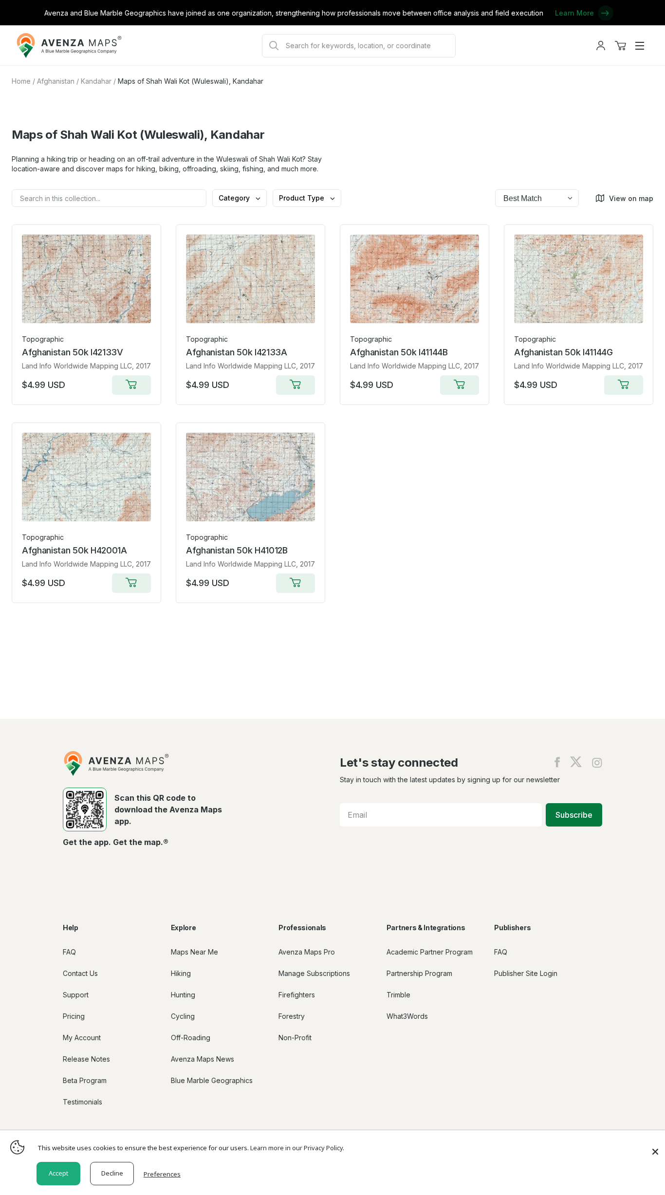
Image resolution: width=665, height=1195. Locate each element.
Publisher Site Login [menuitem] (525, 973)
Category (235, 198)
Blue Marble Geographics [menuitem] (212, 1080)
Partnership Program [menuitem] (419, 973)
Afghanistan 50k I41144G (563, 352)
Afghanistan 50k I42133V (72, 352)
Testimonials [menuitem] (82, 1102)
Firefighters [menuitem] (296, 995)
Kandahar (96, 81)
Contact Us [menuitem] (80, 973)
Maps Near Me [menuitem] (194, 952)
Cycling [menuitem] (183, 1016)
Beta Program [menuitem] (85, 1080)
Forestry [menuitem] (291, 1016)
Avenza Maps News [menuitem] (202, 1059)
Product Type (302, 198)
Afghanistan (55, 81)
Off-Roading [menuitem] (190, 1037)
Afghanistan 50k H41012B (237, 550)
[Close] (655, 1146)
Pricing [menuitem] (74, 1016)
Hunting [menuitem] (183, 995)
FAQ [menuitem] (69, 952)
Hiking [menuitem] (181, 973)
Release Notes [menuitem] (86, 1059)
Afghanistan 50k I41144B (399, 352)
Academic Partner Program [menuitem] (430, 952)
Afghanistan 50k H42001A (74, 550)
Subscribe (573, 815)
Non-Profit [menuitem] (295, 1037)
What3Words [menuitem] (407, 1016)
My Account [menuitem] (82, 1037)
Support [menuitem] (76, 995)
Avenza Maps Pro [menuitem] (306, 952)
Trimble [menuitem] (398, 995)
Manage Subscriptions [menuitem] (314, 973)
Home (21, 81)
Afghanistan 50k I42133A (236, 352)
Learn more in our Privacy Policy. (297, 1147)
